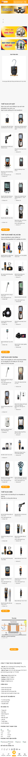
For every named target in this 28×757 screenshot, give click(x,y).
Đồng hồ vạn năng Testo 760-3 (6, 579)
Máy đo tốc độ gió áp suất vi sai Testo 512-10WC (7, 478)
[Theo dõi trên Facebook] (2, 749)
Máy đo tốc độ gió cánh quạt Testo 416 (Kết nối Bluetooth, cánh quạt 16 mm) (21, 405)
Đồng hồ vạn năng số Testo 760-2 (7, 537)
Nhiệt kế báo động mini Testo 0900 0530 (20, 275)
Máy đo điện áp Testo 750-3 (21, 600)
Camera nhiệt (4, 237)
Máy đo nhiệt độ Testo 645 (20, 297)
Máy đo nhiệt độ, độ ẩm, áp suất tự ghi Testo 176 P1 (6, 197)
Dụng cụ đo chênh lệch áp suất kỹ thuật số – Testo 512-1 (20, 197)
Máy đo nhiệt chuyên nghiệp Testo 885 (21, 345)
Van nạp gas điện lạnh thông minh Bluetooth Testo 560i (14, 81)
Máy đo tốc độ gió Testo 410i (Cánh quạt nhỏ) (20, 453)
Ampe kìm (3, 494)
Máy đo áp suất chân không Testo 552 (7, 172)
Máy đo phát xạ (5, 110)
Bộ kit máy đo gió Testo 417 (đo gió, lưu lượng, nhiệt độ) (21, 478)
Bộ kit (20, 110)
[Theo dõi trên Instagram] (4, 749)
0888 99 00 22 (10, 679)
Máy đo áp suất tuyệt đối (7, 106)
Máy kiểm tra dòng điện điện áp (9, 498)
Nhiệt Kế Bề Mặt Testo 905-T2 (7, 342)
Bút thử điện (9, 494)
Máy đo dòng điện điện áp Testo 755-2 (6, 604)
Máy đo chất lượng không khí (17, 359)
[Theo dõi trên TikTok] (7, 749)
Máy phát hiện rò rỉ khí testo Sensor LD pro (7, 147)
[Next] (6, 15)
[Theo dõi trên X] (9, 749)
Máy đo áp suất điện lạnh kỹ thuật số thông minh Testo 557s (20, 128)
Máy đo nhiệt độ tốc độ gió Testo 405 (7, 295)
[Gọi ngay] (3, 754)
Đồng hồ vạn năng (16, 494)
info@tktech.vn (9, 681)
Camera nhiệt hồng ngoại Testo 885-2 (6, 322)
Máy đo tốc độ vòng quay (7, 363)
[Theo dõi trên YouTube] (17, 749)
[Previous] (2, 15)
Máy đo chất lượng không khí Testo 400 (20, 432)
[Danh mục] (8, 754)
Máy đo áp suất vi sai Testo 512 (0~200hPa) (20, 221)
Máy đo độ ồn (10, 361)
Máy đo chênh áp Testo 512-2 (20, 170)
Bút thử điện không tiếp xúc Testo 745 (7, 515)
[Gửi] (25, 2)
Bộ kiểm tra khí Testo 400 (6, 454)
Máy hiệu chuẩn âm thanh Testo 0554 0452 (6, 430)
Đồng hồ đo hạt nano (14, 110)
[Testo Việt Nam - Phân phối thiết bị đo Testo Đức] (6, 2)
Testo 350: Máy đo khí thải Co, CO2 (20, 383)
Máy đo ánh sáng (5, 359)
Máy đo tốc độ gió (18, 361)
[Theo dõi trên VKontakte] (19, 749)
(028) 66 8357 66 (12, 675)
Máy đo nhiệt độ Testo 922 (7, 217)
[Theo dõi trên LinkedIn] (14, 749)
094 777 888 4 (10, 677)
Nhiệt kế (18, 237)
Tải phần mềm (4, 703)
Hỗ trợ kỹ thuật (5, 701)
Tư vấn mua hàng (5, 700)
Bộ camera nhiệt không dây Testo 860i (7, 275)
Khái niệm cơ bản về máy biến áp (8, 636)
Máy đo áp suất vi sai (9, 108)
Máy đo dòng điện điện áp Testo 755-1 (20, 537)
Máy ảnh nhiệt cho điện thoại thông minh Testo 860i (7, 256)
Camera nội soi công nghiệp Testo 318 (21, 256)
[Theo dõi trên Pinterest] (12, 749)
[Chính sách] (19, 754)
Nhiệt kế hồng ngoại (6, 239)
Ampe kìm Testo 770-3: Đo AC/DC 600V (20, 579)
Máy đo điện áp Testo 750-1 (21, 558)
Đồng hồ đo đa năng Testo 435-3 (20, 149)
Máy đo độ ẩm (22, 239)
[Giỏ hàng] (25, 754)
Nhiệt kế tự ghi (14, 239)
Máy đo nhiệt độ (12, 237)
